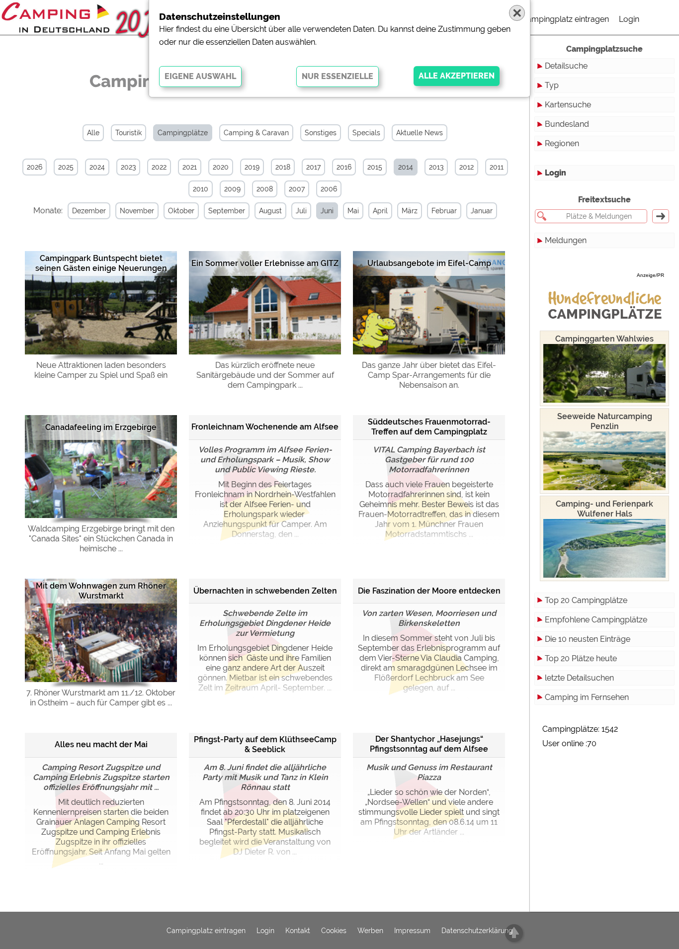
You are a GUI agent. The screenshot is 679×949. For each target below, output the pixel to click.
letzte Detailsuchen (579, 678)
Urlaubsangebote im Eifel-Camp (429, 263)
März (410, 211)
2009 (232, 189)
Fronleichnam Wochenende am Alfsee (265, 426)
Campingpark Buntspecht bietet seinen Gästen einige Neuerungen (101, 263)
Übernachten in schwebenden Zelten (265, 591)
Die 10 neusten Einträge (587, 639)
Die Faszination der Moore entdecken (429, 591)
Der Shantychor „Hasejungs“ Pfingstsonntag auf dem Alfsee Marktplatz (429, 745)
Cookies (333, 931)
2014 (405, 167)
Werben (370, 931)
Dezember (89, 211)
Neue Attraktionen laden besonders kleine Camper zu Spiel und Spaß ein (101, 370)
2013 (436, 167)
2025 (66, 167)
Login (629, 19)
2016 (344, 167)
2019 (252, 167)
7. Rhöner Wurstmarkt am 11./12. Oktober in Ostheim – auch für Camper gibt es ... (100, 697)
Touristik (128, 133)
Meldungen (566, 240)
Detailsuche (566, 66)
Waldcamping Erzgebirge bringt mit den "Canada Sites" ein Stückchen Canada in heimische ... (101, 538)
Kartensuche (568, 104)
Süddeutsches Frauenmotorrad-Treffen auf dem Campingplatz (429, 426)
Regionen (562, 143)
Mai (353, 211)
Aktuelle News (419, 133)
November (137, 211)
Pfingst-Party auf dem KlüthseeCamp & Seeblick (265, 744)
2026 (34, 167)
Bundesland (567, 124)
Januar (482, 211)
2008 (264, 189)
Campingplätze (183, 133)
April (380, 211)
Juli (301, 211)
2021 (189, 167)
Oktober (181, 211)
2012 (466, 167)
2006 (329, 189)
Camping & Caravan (256, 133)
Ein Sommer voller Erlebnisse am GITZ (265, 263)
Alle (93, 133)
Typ (552, 85)
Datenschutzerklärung (477, 931)
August (270, 211)
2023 (128, 167)
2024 (97, 167)
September (226, 211)
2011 (497, 167)
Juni (327, 211)
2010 (200, 189)
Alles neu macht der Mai (101, 744)
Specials (366, 133)
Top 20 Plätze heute (581, 658)
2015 (374, 167)
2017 (313, 167)
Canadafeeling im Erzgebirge (101, 427)
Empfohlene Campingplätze (596, 619)
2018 (282, 167)
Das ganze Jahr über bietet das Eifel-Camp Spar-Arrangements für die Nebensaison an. (429, 375)
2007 (297, 189)
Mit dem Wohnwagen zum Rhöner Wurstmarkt (101, 591)
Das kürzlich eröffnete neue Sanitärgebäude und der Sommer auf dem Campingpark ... (265, 375)
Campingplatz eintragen (565, 19)
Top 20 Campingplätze (586, 600)
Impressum (412, 931)
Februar (444, 211)
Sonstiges (321, 133)
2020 (221, 167)
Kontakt (297, 931)
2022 (159, 167)
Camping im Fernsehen (587, 697)
